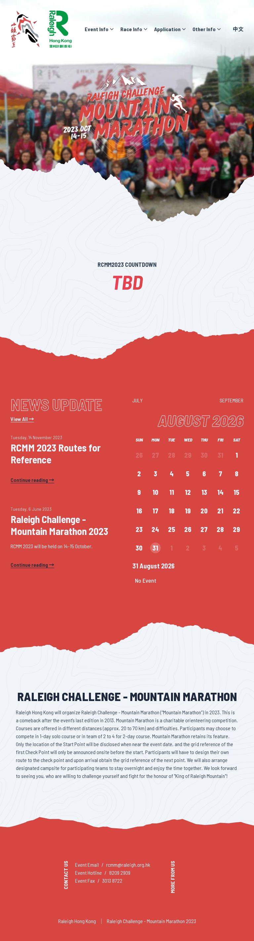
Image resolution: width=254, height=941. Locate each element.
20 (204, 511)
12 (188, 492)
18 (172, 511)
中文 (238, 29)
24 (155, 529)
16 (139, 511)
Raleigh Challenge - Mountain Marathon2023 (151, 921)
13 (204, 492)
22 (236, 511)
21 (220, 511)
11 (171, 492)
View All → (22, 419)
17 (155, 511)
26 (139, 455)
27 (155, 455)
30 (204, 455)
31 (220, 455)
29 (187, 455)
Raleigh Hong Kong (77, 921)
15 (236, 492)
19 (188, 511)
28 (171, 455)
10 (155, 492)
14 (220, 492)
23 (139, 529)
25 (171, 529)
